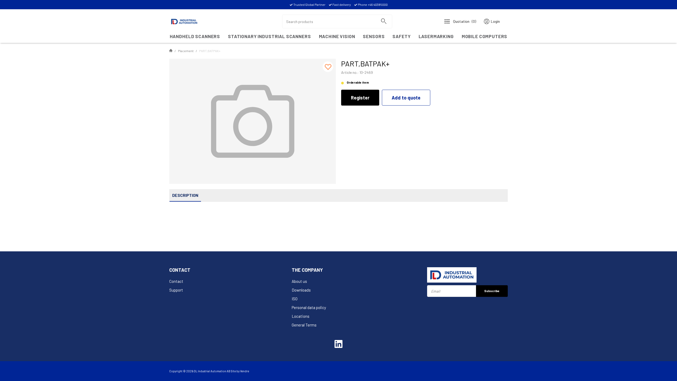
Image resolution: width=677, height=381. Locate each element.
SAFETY (401, 36)
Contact (176, 281)
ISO (295, 298)
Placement (186, 51)
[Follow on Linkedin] (338, 344)
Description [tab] (185, 195)
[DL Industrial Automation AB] (184, 20)
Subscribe (492, 291)
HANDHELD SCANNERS (195, 36)
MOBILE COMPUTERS (484, 36)
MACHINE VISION (337, 36)
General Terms (304, 325)
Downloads (301, 290)
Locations (300, 316)
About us (299, 281)
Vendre (244, 371)
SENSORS (374, 36)
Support (176, 290)
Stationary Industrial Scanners (269, 36)
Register (360, 98)
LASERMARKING (436, 36)
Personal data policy (309, 307)
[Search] (383, 21)
